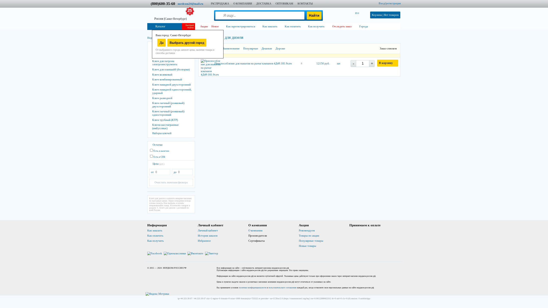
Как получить (155, 240)
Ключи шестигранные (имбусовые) (165, 126)
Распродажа (220, 3)
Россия (170, 18)
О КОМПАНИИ (242, 3)
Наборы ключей (161, 133)
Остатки (157, 144)
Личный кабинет (208, 230)
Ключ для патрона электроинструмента (164, 62)
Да (161, 42)
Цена (158, 163)
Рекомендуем (307, 230)
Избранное (204, 240)
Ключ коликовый (162, 74)
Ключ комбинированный (167, 79)
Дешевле (267, 48)
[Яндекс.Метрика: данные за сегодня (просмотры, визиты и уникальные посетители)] (157, 294)
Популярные (250, 48)
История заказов (207, 235)
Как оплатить (155, 235)
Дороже (280, 48)
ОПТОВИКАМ (284, 3)
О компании (255, 230)
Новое (215, 26)
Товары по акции (309, 235)
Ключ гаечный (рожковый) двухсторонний (168, 104)
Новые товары (307, 245)
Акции (204, 26)
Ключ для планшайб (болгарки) (171, 69)
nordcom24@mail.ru (190, 3)
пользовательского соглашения (282, 287)
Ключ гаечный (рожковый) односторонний (168, 113)
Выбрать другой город (187, 42)
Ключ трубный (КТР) (165, 119)
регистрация (393, 3)
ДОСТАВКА (263, 3)
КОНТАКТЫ (305, 3)
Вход (382, 3)
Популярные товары (311, 240)
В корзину (386, 63)
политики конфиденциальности (252, 287)
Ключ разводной (162, 98)
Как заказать (154, 230)
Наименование (231, 48)
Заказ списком (388, 48)
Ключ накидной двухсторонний (171, 84)
